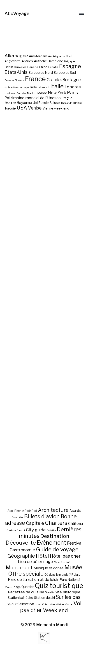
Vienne (47, 108)
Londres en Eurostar (15, 93)
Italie (57, 86)
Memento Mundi (52, 624)
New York (57, 92)
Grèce (8, 87)
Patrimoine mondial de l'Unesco (33, 98)
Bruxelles (20, 67)
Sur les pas (68, 597)
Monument (19, 567)
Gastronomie (22, 549)
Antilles (27, 61)
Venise (35, 108)
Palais (76, 574)
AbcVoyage (17, 13)
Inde (33, 87)
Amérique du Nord (60, 56)
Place (8, 587)
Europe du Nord (40, 72)
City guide (36, 529)
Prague (67, 98)
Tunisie (77, 103)
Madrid (31, 93)
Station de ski (44, 597)
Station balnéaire (20, 597)
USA (22, 108)
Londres (73, 86)
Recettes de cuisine (26, 592)
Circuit (21, 530)
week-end (61, 108)
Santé (49, 592)
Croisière (51, 530)
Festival (74, 543)
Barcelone (55, 61)
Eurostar (9, 80)
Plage (17, 587)
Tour (38, 604)
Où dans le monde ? (57, 574)
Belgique (69, 61)
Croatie (53, 67)
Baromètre (17, 517)
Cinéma (11, 530)
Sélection (25, 604)
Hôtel (42, 556)
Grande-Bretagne (64, 79)
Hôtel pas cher (65, 556)
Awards (75, 510)
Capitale (35, 523)
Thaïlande (66, 103)
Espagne (70, 66)
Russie (44, 103)
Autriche (40, 61)
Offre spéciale (26, 574)
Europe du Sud (65, 73)
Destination (54, 536)
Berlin (9, 67)
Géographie (21, 556)
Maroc (42, 93)
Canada (32, 67)
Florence (19, 80)
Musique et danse (49, 568)
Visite (68, 604)
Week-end (55, 610)
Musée (73, 567)
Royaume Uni (27, 103)
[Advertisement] (44, 323)
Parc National (70, 580)
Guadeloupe (21, 87)
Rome (10, 102)
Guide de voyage (57, 549)
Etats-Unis (16, 72)
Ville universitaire (53, 604)
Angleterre (13, 61)
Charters (56, 523)
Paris (72, 92)
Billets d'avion (42, 516)
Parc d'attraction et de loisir (33, 579)
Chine (43, 67)
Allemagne (16, 55)
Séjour (11, 604)
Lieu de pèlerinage (35, 561)
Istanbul (43, 87)
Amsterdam (38, 56)
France (35, 79)
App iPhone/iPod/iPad (22, 510)
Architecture (53, 510)
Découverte (21, 542)
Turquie (10, 108)
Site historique (67, 592)
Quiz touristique (59, 586)
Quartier (27, 587)
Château (75, 523)
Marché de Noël (62, 562)
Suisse (55, 103)
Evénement (51, 542)
